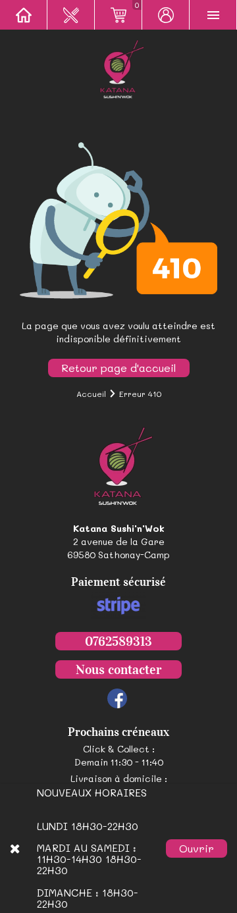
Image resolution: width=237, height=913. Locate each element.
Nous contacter (118, 669)
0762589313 (118, 641)
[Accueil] (23, 15)
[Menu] (213, 15)
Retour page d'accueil (118, 368)
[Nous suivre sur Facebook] (117, 698)
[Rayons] (71, 15)
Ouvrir (196, 848)
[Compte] (166, 15)
